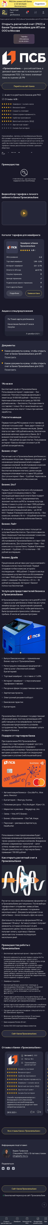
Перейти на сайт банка (24, 86)
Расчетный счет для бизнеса (15, 12)
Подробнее (40, 4)
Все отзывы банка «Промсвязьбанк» (24, 1131)
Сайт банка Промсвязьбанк (24, 1033)
